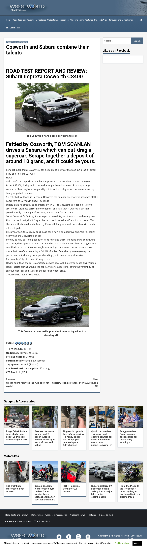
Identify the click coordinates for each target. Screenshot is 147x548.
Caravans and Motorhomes (121, 20)
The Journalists (13, 28)
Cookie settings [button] (122, 543)
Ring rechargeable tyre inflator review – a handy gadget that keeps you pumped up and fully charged (73, 438)
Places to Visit (100, 20)
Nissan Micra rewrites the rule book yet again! (27, 383)
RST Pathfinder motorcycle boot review (15, 489)
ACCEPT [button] (137, 543)
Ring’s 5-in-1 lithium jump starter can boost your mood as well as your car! (16, 435)
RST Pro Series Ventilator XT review (71, 489)
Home (8, 20)
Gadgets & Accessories (58, 20)
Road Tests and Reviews (23, 20)
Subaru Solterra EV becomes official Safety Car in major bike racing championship (101, 491)
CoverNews (136, 535)
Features (89, 20)
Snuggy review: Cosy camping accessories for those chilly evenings (128, 437)
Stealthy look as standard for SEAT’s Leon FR (75, 383)
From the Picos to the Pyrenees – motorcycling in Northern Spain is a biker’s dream (130, 491)
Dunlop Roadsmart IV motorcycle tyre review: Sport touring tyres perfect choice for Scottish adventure (44, 493)
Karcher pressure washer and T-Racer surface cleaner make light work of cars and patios (44, 438)
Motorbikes (41, 20)
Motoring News (77, 20)
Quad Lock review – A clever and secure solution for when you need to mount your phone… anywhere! (101, 438)
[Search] (141, 20)
